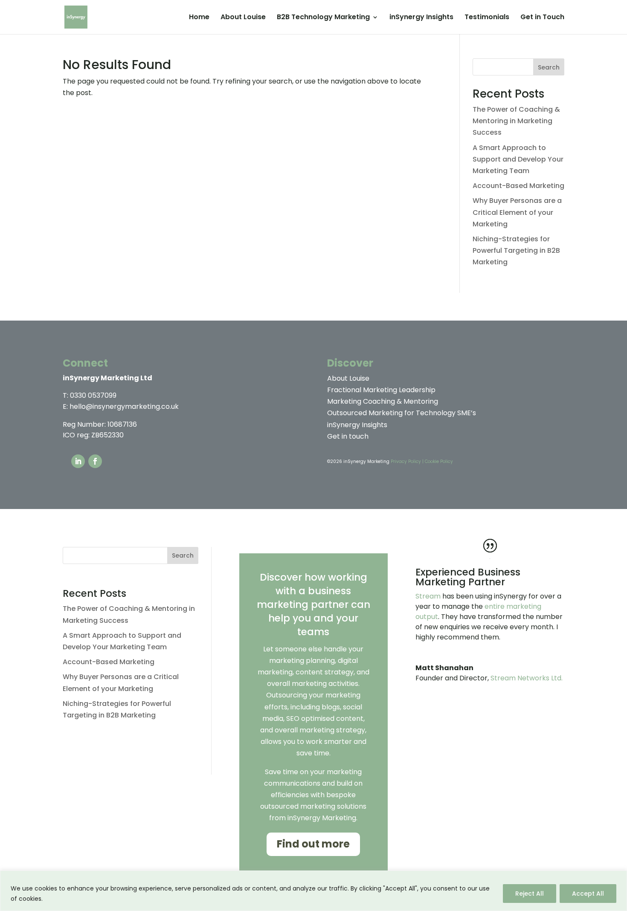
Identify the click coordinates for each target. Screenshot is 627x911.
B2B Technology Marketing (323, 18)
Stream (428, 596)
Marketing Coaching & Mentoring (382, 401)
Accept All (588, 893)
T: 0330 (89, 395)
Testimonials (486, 18)
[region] (313, 891)
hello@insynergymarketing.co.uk (124, 406)
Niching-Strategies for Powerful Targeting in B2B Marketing (516, 250)
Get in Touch (542, 18)
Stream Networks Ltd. (527, 678)
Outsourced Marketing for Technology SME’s (401, 413)
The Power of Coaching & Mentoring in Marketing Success (516, 120)
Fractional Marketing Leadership (381, 390)
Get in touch (348, 436)
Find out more (313, 844)
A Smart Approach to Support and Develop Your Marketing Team (518, 159)
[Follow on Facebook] (95, 461)
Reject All (529, 893)
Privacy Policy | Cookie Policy (422, 461)
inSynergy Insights (421, 18)
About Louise (243, 18)
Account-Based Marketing (518, 186)
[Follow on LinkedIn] (78, 461)
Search (549, 67)
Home (199, 18)
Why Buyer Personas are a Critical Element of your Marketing (517, 212)
